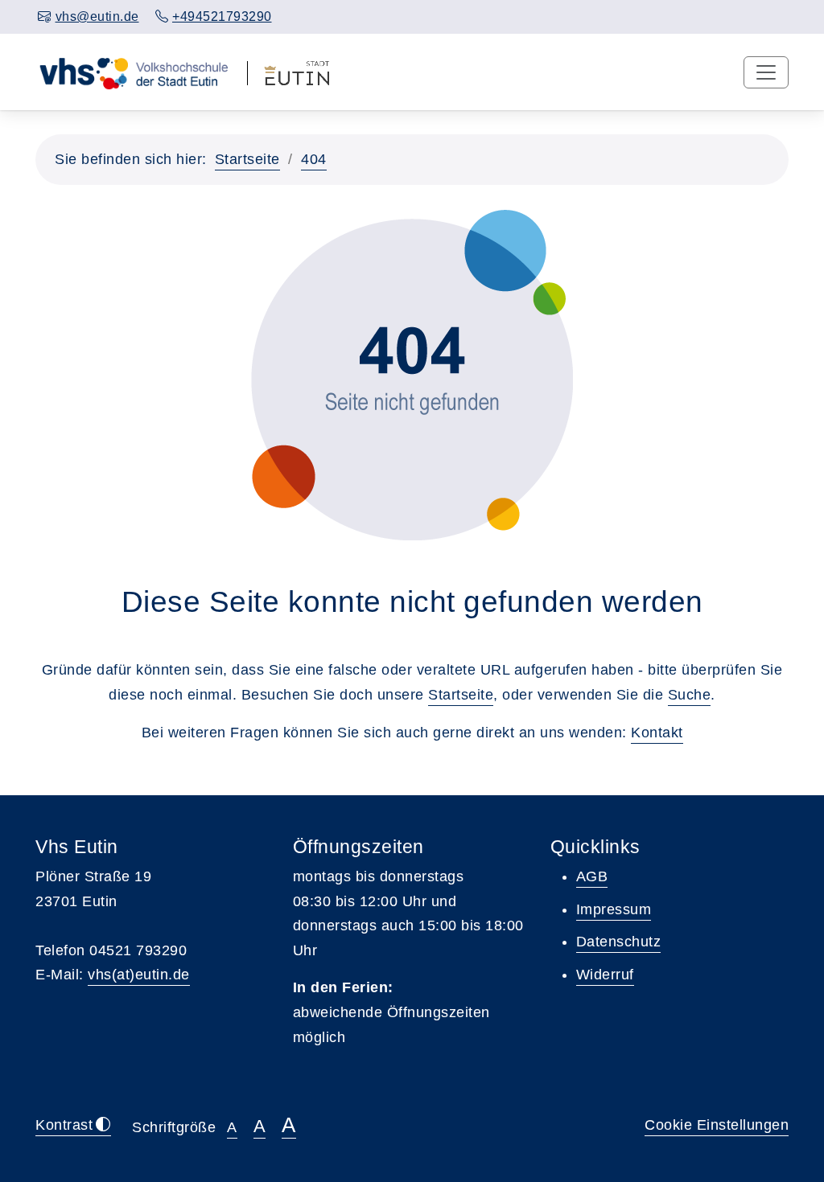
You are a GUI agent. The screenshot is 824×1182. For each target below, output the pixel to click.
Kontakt (657, 732)
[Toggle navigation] (766, 72)
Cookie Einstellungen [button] (717, 1125)
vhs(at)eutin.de (139, 975)
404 (314, 159)
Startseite (247, 159)
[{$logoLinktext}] (133, 71)
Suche (689, 695)
